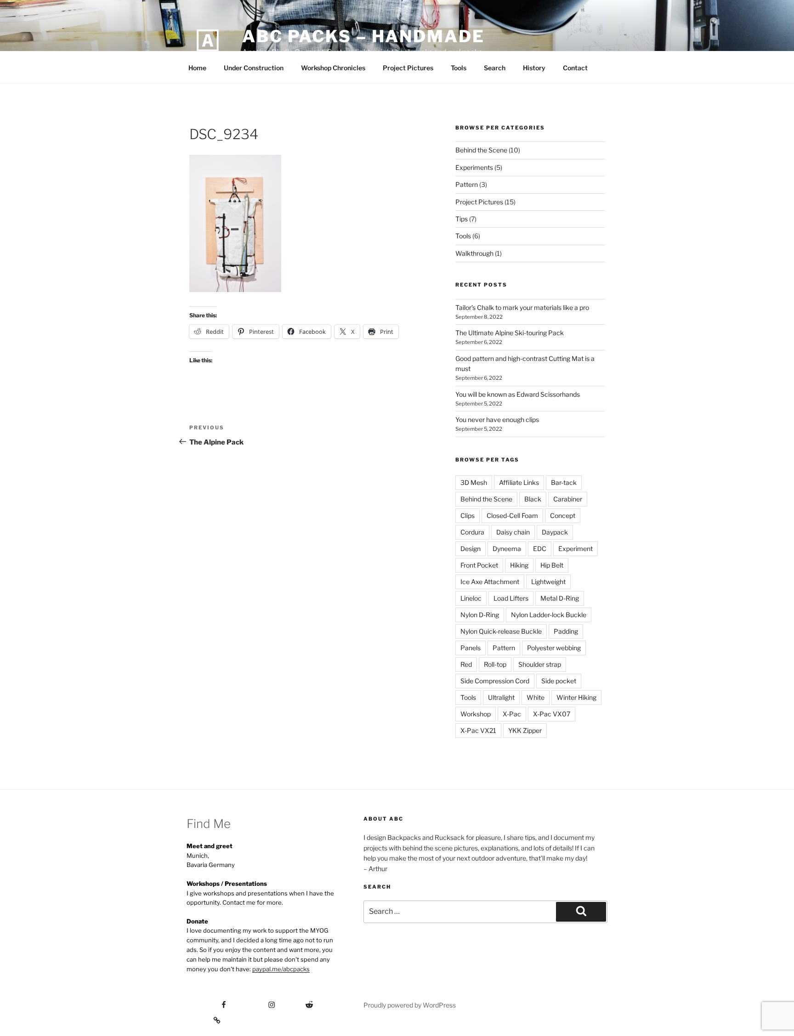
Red (466, 664)
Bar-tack (564, 482)
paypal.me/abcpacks (281, 969)
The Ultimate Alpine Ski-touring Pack (509, 333)
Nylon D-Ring (479, 615)
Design (470, 548)
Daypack (555, 532)
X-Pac (512, 714)
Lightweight (548, 582)
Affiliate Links (519, 482)
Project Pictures (408, 68)
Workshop (475, 714)
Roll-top (495, 664)
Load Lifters (510, 598)
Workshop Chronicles (333, 68)
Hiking (519, 565)
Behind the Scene (481, 150)
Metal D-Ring (559, 598)
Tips (461, 219)
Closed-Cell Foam (512, 515)
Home (197, 68)
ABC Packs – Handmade (363, 36)
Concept (562, 515)
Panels (470, 648)
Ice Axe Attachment (489, 582)
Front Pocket (479, 565)
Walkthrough (474, 253)
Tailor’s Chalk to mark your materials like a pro (522, 307)
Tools (458, 68)
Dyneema (507, 548)
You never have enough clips (497, 419)
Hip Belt (551, 565)
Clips (467, 515)
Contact (575, 68)
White (535, 697)
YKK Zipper (525, 730)
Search (494, 68)
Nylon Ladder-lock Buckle (548, 615)
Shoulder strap (539, 664)
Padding (566, 631)
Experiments (474, 167)
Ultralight (501, 697)
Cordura (472, 532)
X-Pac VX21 (478, 730)
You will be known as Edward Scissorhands (517, 394)
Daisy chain (513, 532)
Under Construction (254, 68)
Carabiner (567, 499)
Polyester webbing (554, 648)
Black (532, 499)
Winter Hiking (576, 697)
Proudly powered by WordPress (409, 1005)
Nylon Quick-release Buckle (501, 631)
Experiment (575, 548)
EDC (539, 548)
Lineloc (471, 598)
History (534, 68)
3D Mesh (473, 482)
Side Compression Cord (494, 681)
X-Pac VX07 (551, 714)
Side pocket (558, 681)
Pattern (466, 184)
